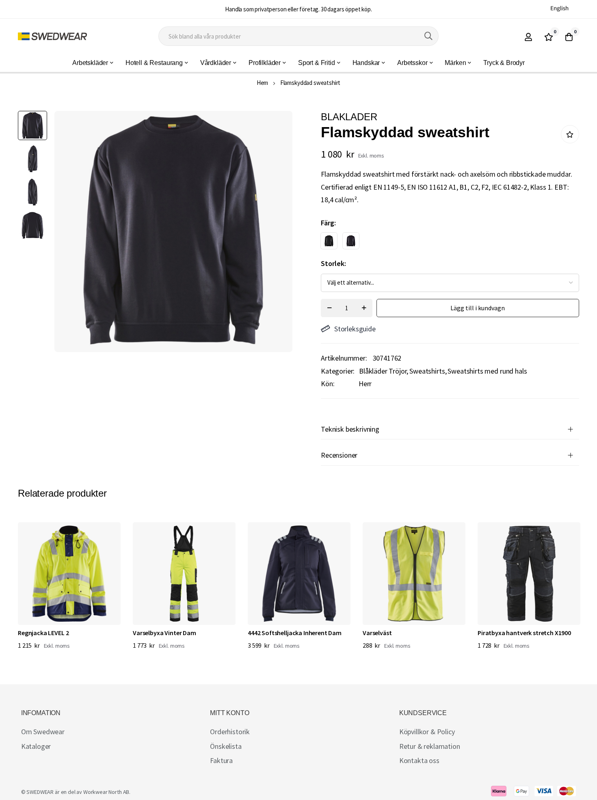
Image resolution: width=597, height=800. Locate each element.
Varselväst (377, 633)
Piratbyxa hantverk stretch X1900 (524, 633)
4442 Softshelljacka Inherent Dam (295, 633)
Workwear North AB (106, 792)
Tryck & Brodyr (504, 62)
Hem (262, 82)
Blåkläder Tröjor (383, 371)
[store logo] (52, 36)
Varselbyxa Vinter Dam (164, 633)
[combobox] (298, 36)
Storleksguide (355, 328)
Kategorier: (338, 371)
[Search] (428, 36)
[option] (329, 241)
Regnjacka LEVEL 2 (43, 633)
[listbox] (443, 243)
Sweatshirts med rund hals (487, 371)
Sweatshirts (427, 371)
